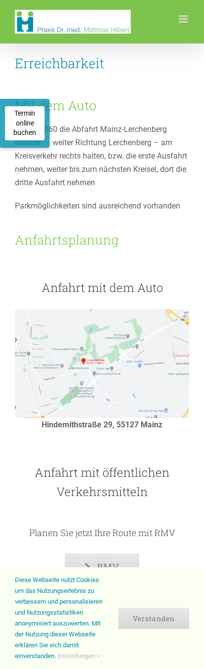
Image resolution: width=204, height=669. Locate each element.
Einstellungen (77, 656)
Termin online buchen (24, 122)
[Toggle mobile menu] (184, 19)
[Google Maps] (102, 313)
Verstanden (154, 618)
